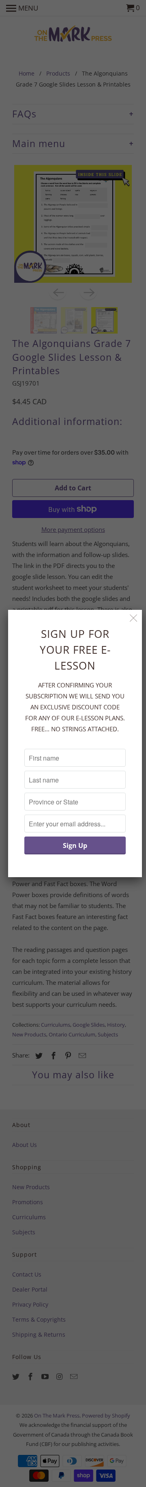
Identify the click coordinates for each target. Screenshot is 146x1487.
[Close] (134, 618)
